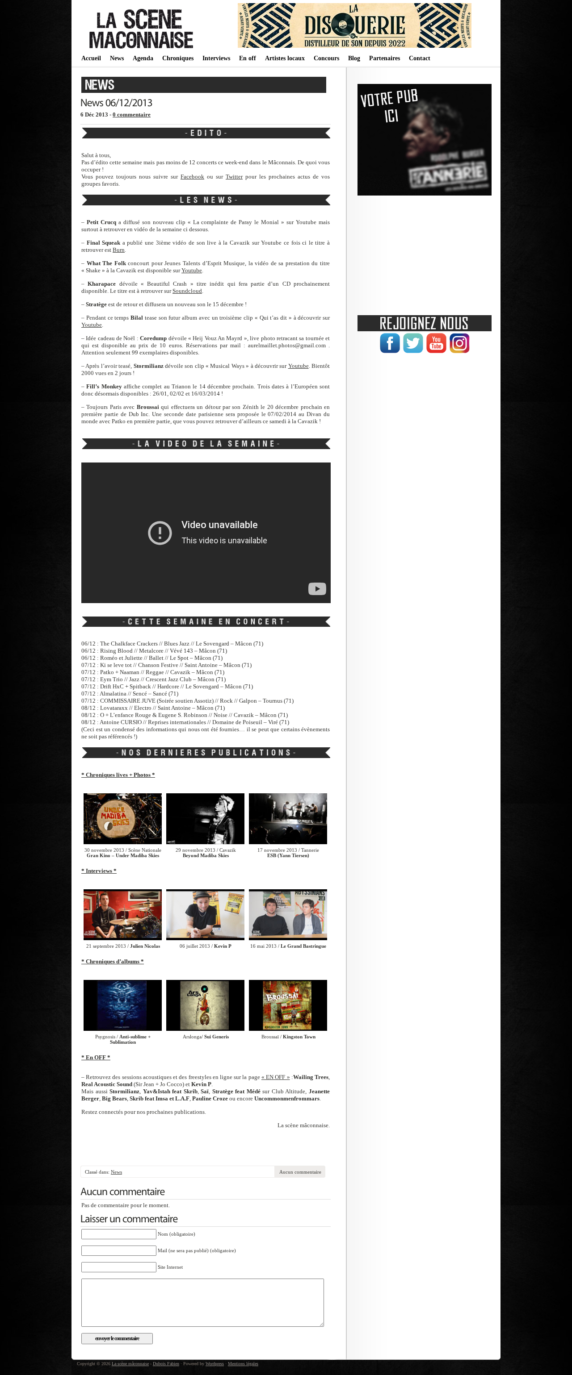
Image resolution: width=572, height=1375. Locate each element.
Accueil (91, 58)
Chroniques (177, 58)
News (117, 58)
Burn (119, 249)
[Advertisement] (205, 1147)
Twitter (234, 176)
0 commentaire (132, 115)
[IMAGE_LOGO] (142, 49)
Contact (419, 58)
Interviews (216, 58)
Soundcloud (187, 291)
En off (247, 58)
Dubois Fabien (166, 1363)
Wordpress (215, 1363)
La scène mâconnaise (130, 1363)
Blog (354, 58)
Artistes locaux (285, 58)
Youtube (191, 270)
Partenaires (384, 58)
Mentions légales (243, 1363)
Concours (326, 58)
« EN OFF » (275, 1077)
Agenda (143, 58)
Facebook (192, 176)
